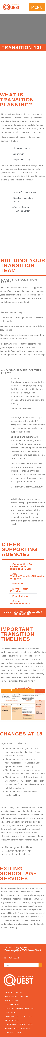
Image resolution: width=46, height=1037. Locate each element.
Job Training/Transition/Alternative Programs (27, 576)
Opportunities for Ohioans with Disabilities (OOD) (21, 566)
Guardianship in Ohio (17, 850)
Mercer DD (18, 583)
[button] (37, 7)
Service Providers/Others (20, 602)
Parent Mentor (20, 596)
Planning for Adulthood (18, 847)
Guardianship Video (17, 854)
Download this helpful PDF (22, 681)
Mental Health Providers (19, 589)
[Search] (40, 965)
